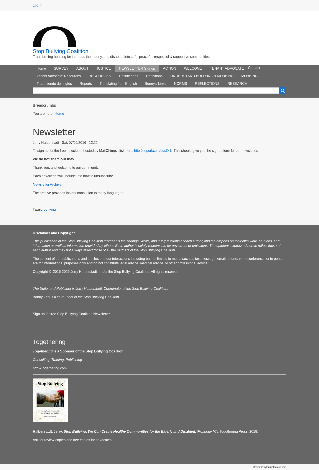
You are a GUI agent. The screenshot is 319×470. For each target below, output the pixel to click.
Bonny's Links (155, 83)
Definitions (154, 76)
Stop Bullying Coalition (60, 51)
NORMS (180, 83)
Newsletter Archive (47, 184)
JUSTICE (103, 68)
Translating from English (118, 83)
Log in (37, 5)
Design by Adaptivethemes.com (269, 467)
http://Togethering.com (50, 368)
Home (41, 68)
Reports (86, 83)
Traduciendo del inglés (54, 83)
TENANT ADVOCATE (227, 68)
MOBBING (249, 76)
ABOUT (82, 68)
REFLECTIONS (207, 83)
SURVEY (61, 68)
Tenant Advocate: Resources (59, 76)
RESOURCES (100, 76)
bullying (50, 209)
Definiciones (128, 76)
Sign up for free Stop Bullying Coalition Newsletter (71, 314)
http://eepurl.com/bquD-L (153, 150)
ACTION (169, 68)
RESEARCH (237, 83)
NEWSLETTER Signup (137, 68)
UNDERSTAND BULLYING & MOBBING (201, 76)
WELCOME (193, 68)
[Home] (54, 32)
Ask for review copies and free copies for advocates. (72, 440)
